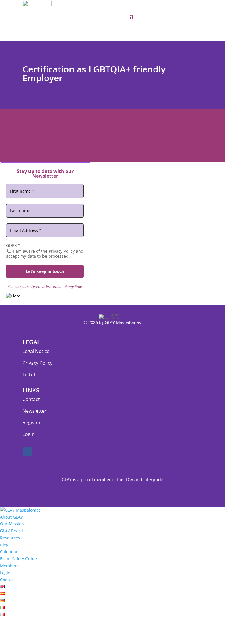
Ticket (29, 374)
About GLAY (11, 517)
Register (32, 422)
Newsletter (35, 411)
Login (29, 434)
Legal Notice (36, 351)
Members (9, 565)
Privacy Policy (37, 363)
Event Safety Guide (18, 558)
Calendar (9, 551)
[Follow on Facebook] (27, 451)
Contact (31, 399)
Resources (10, 538)
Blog (4, 545)
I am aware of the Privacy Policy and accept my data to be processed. (44, 253)
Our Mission (12, 524)
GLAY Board (11, 531)
